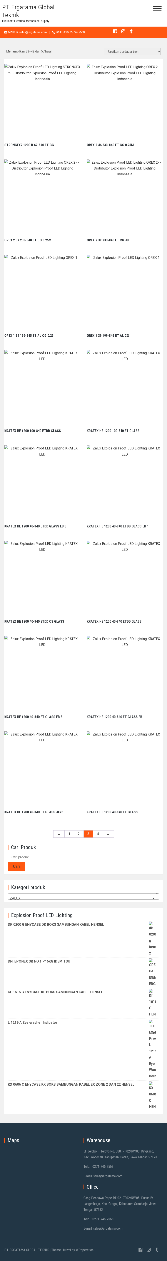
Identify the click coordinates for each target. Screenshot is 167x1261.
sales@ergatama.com (33, 32)
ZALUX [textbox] (82, 898)
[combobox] (83, 896)
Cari (16, 866)
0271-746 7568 (75, 32)
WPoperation (85, 1250)
